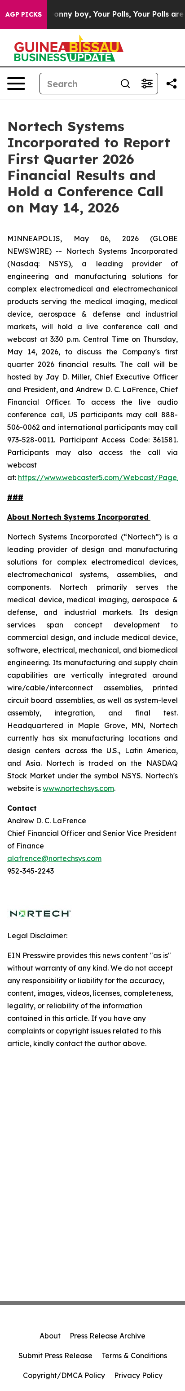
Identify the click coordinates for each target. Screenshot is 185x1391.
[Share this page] (171, 84)
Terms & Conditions (134, 1355)
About (50, 1335)
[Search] (125, 83)
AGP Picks (23, 14)
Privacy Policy (138, 1375)
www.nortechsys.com (78, 788)
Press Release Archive (107, 1335)
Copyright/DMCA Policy (64, 1375)
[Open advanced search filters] (147, 83)
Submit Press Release (55, 1355)
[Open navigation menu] (16, 84)
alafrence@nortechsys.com (54, 858)
